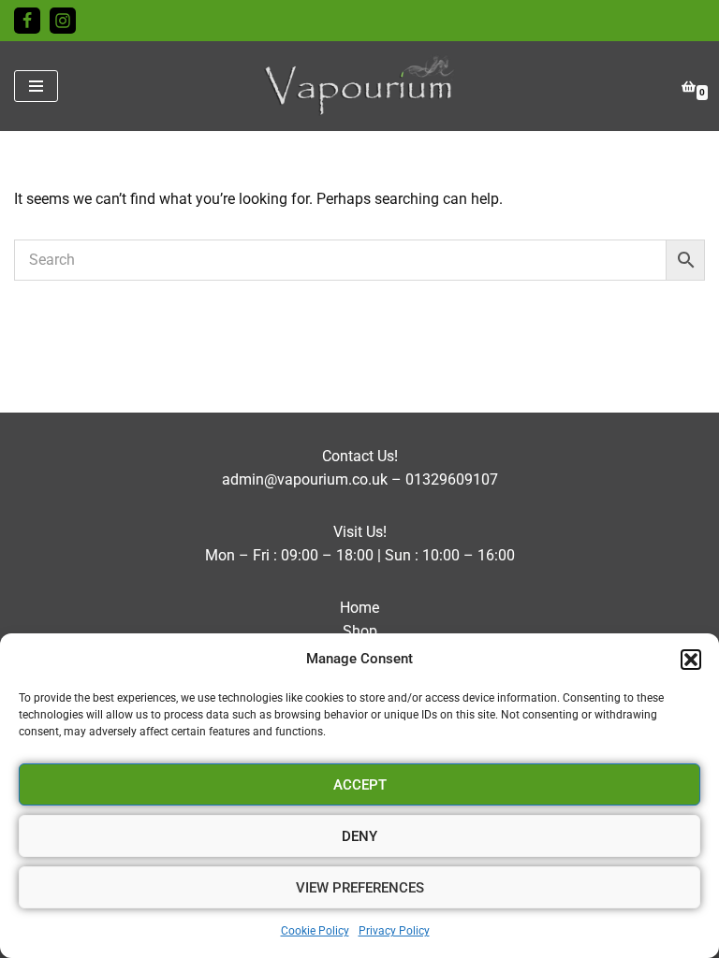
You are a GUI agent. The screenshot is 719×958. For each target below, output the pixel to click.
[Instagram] (63, 20)
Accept (360, 785)
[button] (691, 659)
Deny (359, 836)
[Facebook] (27, 20)
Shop (360, 631)
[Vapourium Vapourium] (360, 86)
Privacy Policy (394, 930)
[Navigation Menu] (36, 86)
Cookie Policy (315, 930)
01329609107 (451, 479)
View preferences (360, 887)
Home (359, 608)
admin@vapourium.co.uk (305, 479)
